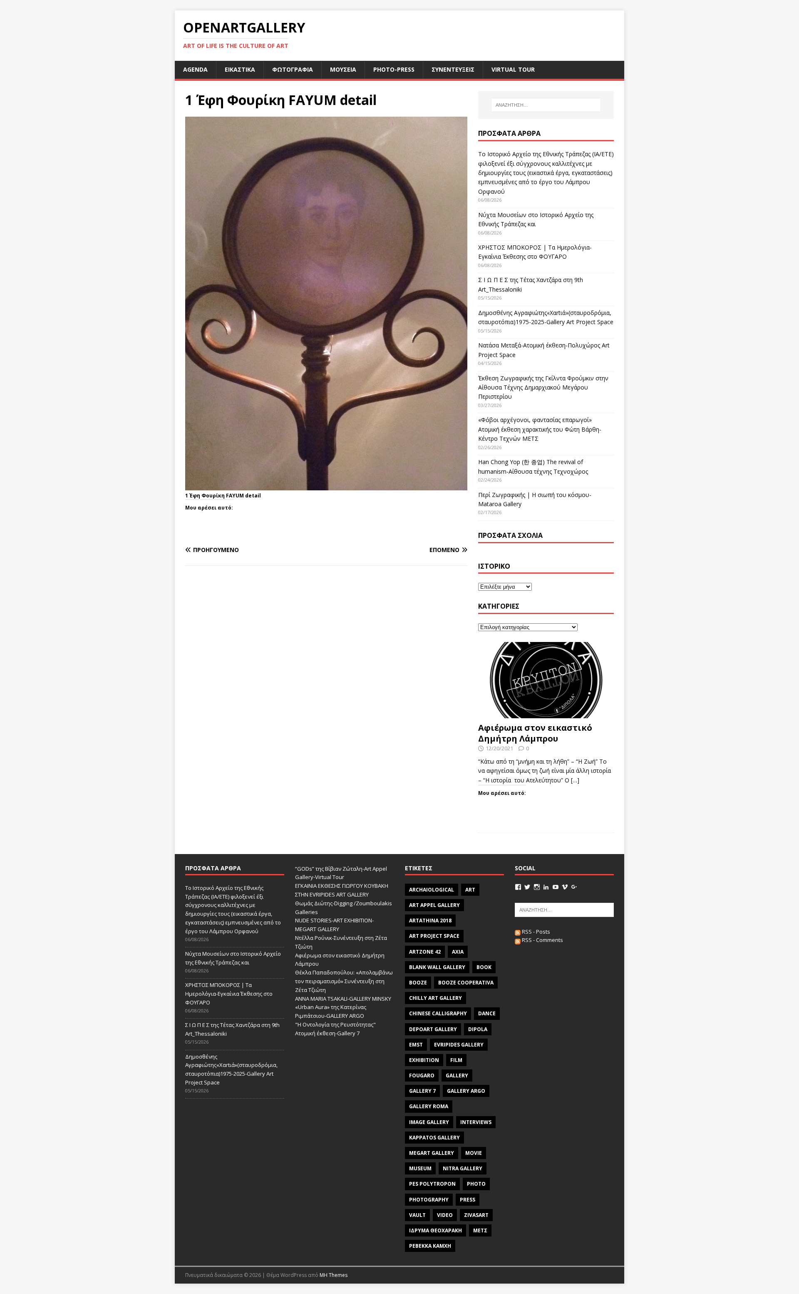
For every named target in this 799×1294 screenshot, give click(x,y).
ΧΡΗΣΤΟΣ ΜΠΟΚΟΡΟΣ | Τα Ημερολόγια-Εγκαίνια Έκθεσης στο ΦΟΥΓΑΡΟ (229, 993)
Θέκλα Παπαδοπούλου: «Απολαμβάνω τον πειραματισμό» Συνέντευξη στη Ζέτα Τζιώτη (344, 981)
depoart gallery (433, 1029)
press (467, 1199)
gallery (457, 1075)
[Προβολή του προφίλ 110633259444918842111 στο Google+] (574, 887)
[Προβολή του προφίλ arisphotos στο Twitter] (527, 887)
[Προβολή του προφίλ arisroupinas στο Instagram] (536, 887)
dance (487, 1013)
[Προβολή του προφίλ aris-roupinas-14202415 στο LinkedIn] (546, 887)
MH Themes (333, 1275)
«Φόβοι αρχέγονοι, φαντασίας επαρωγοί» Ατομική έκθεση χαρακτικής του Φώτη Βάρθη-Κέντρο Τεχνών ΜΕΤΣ (539, 429)
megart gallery (431, 1153)
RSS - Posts (535, 931)
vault (417, 1215)
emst (416, 1044)
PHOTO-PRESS (393, 69)
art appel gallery (434, 905)
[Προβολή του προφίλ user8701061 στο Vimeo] (564, 887)
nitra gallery (462, 1168)
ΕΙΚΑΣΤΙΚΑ (240, 69)
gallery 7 (422, 1090)
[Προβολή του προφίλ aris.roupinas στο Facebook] (518, 887)
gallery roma (428, 1106)
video (445, 1215)
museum (420, 1168)
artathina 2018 (430, 920)
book (483, 967)
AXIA (458, 951)
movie (473, 1153)
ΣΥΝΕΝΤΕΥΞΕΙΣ (453, 69)
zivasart (476, 1215)
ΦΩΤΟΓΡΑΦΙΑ (292, 69)
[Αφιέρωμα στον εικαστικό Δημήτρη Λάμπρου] (546, 713)
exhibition (424, 1060)
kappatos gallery (434, 1137)
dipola (477, 1029)
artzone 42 (425, 951)
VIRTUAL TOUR (513, 69)
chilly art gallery (435, 998)
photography (429, 1199)
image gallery (429, 1122)
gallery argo (466, 1090)
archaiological (431, 889)
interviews (475, 1122)
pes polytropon (432, 1183)
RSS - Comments (542, 940)
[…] (575, 780)
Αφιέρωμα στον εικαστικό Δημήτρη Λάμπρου (535, 733)
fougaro (421, 1075)
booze (418, 982)
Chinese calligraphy (438, 1013)
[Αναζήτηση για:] (546, 105)
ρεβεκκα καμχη (430, 1245)
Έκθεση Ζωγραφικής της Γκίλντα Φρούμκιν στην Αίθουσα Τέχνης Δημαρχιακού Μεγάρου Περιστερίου (543, 387)
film (456, 1060)
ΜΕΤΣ (480, 1230)
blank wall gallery (437, 967)
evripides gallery (459, 1044)
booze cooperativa (466, 982)
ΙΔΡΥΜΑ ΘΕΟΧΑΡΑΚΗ (435, 1230)
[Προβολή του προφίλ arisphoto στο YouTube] (555, 887)
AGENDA (195, 69)
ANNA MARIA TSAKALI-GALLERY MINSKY (343, 998)
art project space (434, 935)
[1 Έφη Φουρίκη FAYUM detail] (326, 486)
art (470, 889)
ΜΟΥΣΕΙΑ (343, 69)
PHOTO (476, 1183)
